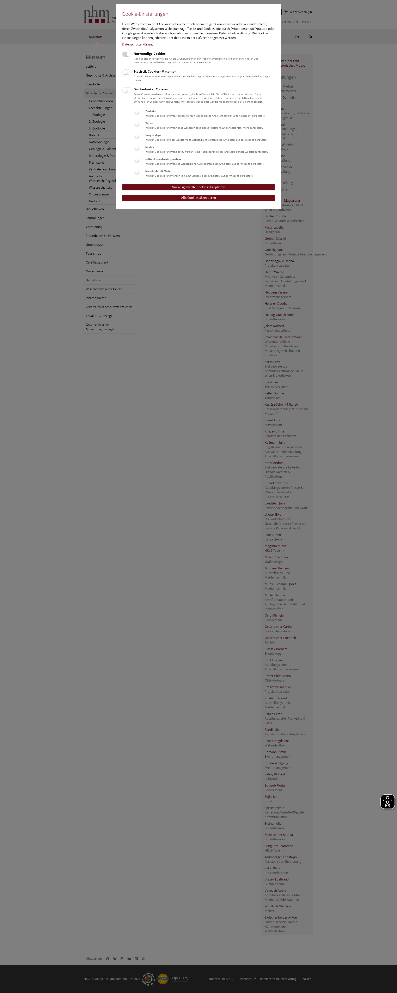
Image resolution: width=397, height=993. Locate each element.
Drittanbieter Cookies (151, 89)
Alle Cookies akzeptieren (198, 197)
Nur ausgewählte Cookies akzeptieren (198, 187)
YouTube (150, 111)
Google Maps (153, 135)
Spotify (149, 147)
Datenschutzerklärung (137, 44)
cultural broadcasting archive (163, 159)
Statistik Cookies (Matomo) (155, 71)
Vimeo (149, 123)
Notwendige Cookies (149, 54)
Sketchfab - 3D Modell (158, 171)
